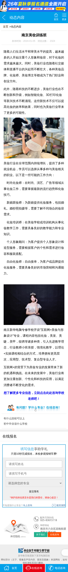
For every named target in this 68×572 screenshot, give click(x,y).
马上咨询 (27, 505)
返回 (4, 17)
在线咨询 (54, 534)
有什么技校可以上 (14, 418)
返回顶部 (60, 505)
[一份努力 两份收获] (34, 6)
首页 (56, 19)
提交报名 (34, 491)
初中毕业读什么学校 (15, 423)
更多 (64, 19)
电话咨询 (60, 568)
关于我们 (40, 534)
